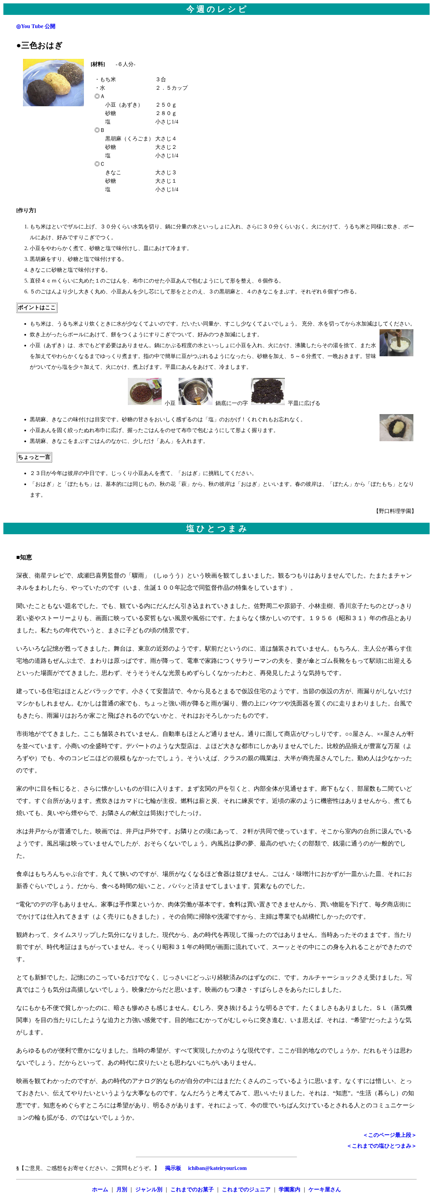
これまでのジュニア (246, 1189)
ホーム (100, 1189)
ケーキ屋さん (325, 1189)
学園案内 (289, 1189)
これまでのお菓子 (192, 1189)
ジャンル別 (148, 1189)
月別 (121, 1189)
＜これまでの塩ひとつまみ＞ (381, 1146)
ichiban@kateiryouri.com (217, 1168)
